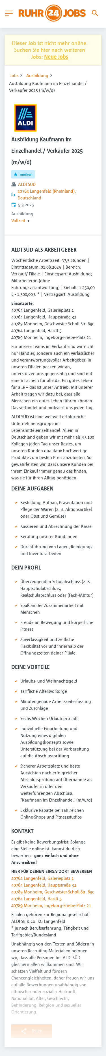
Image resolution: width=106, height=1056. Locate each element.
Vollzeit (18, 220)
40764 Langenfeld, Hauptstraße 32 (43, 885)
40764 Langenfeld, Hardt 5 (36, 898)
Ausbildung (37, 75)
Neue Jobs (56, 56)
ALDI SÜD (27, 184)
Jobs (14, 75)
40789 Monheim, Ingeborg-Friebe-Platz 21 (51, 905)
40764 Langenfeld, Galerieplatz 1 (42, 878)
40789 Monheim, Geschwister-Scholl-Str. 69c (52, 891)
